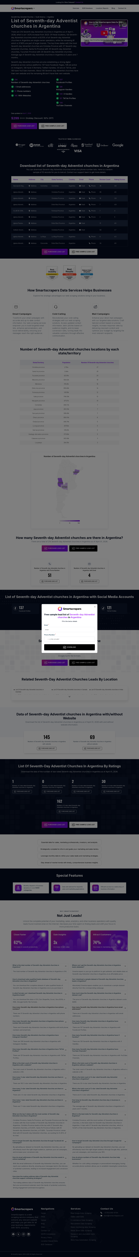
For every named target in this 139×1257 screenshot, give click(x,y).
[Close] (95, 607)
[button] (46, 639)
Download (71, 647)
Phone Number (50, 635)
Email (46, 625)
